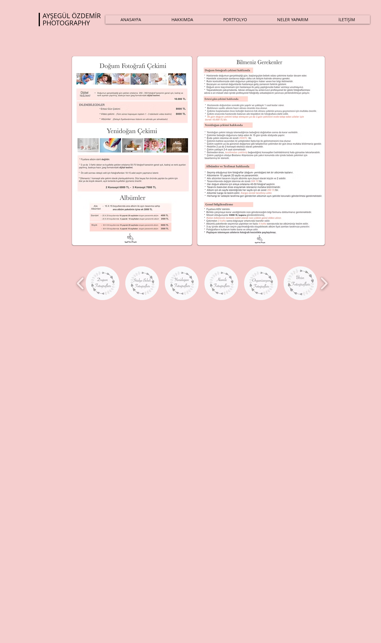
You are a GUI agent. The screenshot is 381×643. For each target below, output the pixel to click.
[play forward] (324, 283)
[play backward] (80, 283)
